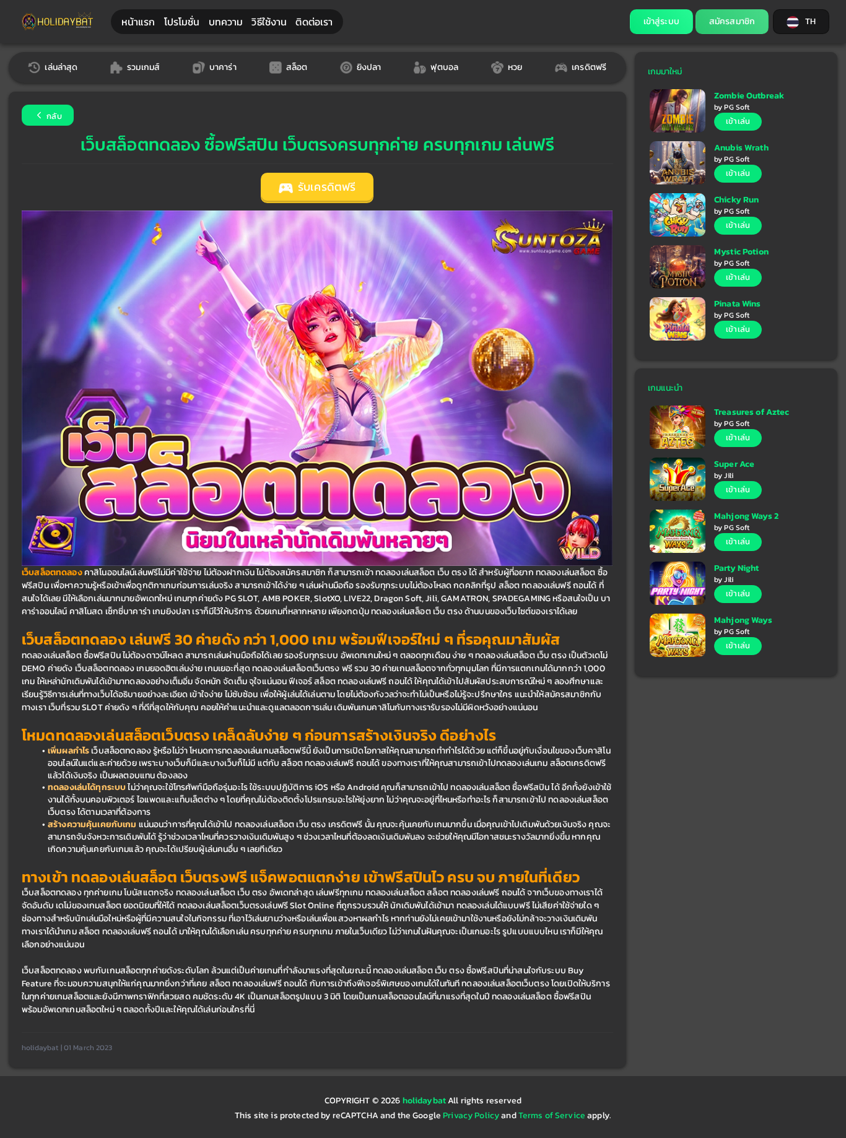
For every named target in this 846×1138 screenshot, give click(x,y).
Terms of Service (551, 1115)
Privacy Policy (471, 1115)
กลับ (53, 116)
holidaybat (425, 1100)
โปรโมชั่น (182, 21)
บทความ (226, 21)
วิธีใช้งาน (269, 21)
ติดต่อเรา (314, 21)
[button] (801, 21)
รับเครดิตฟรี (325, 187)
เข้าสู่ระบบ (661, 21)
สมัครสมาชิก (732, 21)
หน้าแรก (138, 21)
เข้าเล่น (738, 121)
